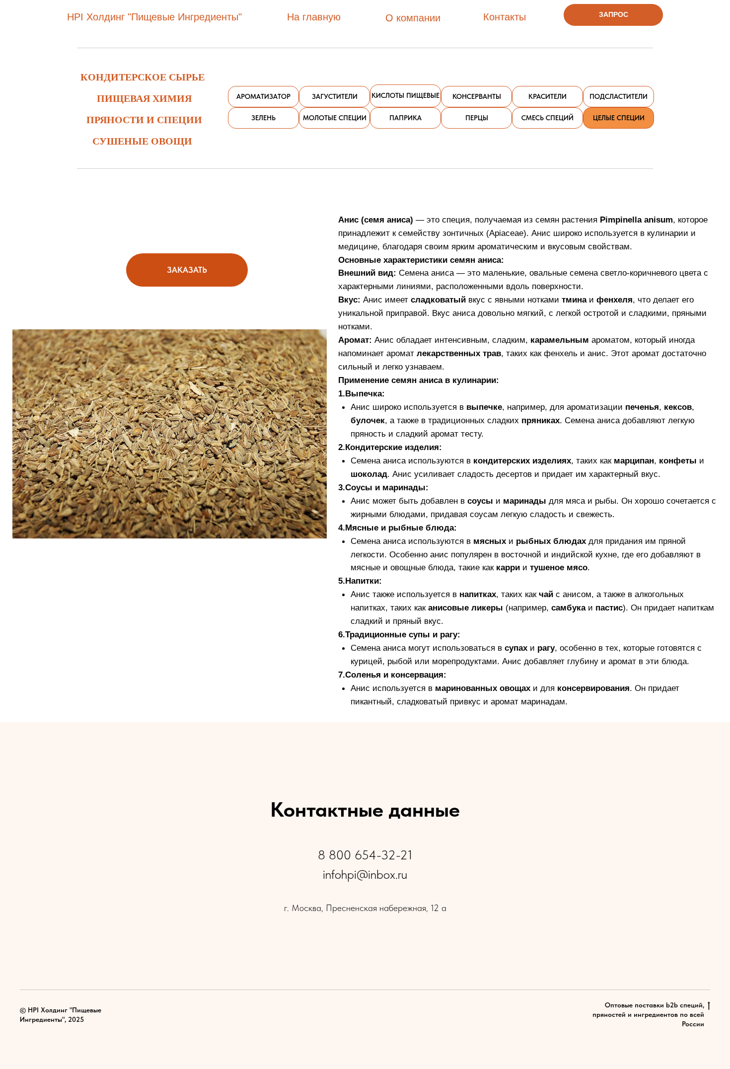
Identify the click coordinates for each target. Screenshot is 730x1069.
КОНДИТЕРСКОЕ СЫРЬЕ (142, 77)
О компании (412, 17)
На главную (314, 16)
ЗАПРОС (613, 14)
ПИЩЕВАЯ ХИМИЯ (144, 98)
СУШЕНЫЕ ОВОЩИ (142, 141)
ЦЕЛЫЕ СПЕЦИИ (619, 118)
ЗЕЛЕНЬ (263, 118)
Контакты (504, 16)
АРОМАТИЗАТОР (263, 96)
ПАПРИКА (405, 118)
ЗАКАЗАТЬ (187, 270)
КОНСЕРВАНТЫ (476, 96)
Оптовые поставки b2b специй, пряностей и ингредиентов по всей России (648, 1014)
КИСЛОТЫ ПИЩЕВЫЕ (405, 95)
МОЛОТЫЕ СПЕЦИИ (334, 118)
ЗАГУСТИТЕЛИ (335, 96)
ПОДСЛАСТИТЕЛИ (618, 96)
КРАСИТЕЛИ (547, 96)
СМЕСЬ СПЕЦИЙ (547, 118)
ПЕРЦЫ (476, 118)
